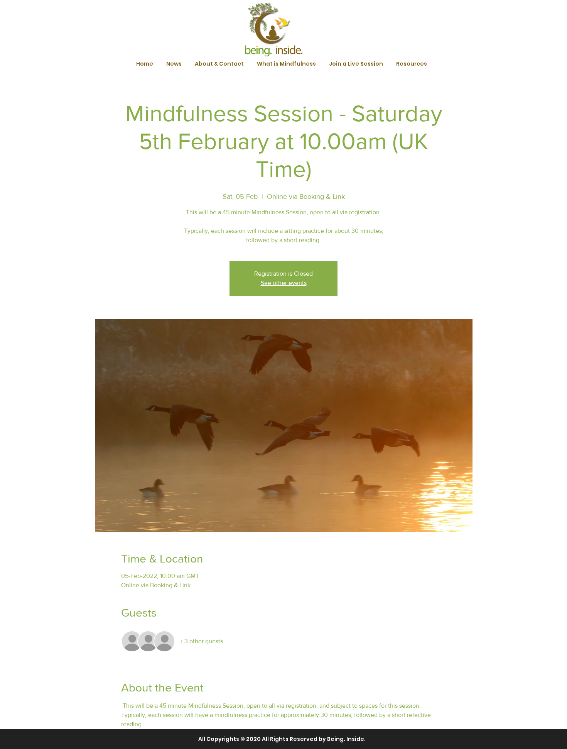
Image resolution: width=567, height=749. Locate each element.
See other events (284, 283)
